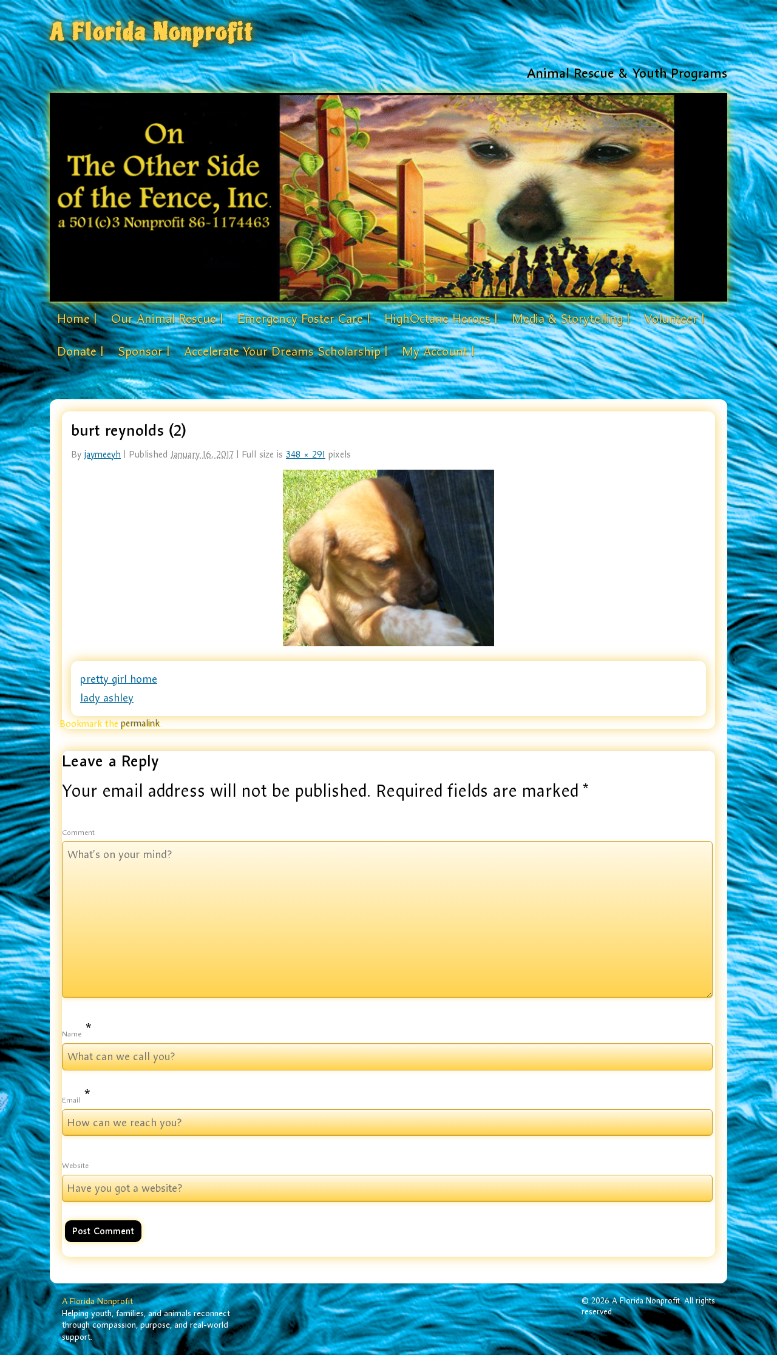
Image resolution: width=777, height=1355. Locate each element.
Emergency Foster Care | (303, 318)
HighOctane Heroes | (440, 318)
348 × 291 (305, 454)
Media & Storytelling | (570, 318)
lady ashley (107, 698)
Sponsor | (143, 351)
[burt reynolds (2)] (388, 558)
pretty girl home (118, 679)
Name (71, 1034)
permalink (140, 723)
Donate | (80, 351)
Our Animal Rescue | (167, 318)
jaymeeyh (102, 454)
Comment (78, 832)
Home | (77, 318)
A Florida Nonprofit (152, 32)
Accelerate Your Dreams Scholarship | (285, 351)
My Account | (438, 351)
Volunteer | (674, 318)
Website (75, 1166)
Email (71, 1100)
